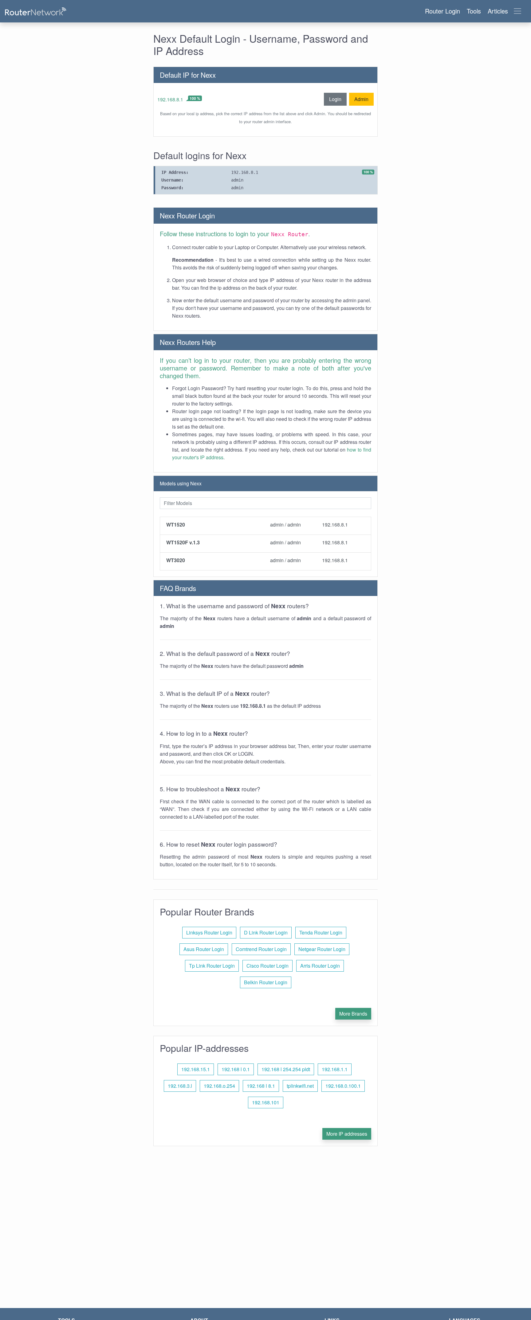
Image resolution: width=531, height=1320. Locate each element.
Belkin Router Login (265, 982)
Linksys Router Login (209, 932)
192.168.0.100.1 (343, 1085)
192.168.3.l (180, 1085)
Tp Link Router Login (212, 965)
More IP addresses (346, 1133)
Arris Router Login (320, 965)
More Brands (353, 1013)
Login (335, 99)
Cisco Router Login (267, 965)
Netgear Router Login (321, 949)
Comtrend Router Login (261, 949)
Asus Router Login (203, 949)
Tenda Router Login (320, 932)
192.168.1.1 (335, 1069)
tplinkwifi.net (300, 1085)
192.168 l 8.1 (261, 1085)
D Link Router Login (266, 932)
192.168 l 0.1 (236, 1069)
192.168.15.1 (195, 1069)
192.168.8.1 (170, 99)
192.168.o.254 (219, 1085)
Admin (361, 99)
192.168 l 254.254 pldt (286, 1069)
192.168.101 (265, 1102)
